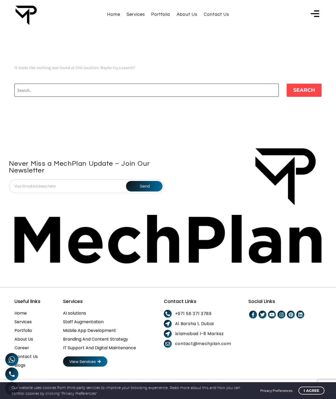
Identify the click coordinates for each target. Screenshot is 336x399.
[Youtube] (272, 314)
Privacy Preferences (276, 390)
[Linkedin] (300, 314)
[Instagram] (281, 314)
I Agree (311, 390)
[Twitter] (262, 314)
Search (304, 90)
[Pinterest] (291, 314)
